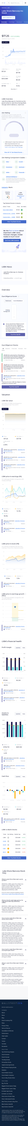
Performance (5, 1033)
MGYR (4, 844)
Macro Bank (6, 210)
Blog (3, 1018)
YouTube (4, 1043)
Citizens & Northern (7, 213)
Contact (4, 1038)
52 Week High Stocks (7, 1091)
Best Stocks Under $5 (7, 1104)
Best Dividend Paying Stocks (9, 1067)
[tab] (4, 22)
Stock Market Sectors (7, 1072)
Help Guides (5, 1036)
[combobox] (15, 3)
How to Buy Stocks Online (8, 1078)
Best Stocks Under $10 (7, 1106)
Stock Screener (5, 1054)
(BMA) (11, 210)
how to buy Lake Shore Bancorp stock (13, 894)
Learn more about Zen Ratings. (14, 147)
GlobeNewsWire (8, 278)
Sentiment (21, 167)
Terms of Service (6, 1028)
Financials (21, 172)
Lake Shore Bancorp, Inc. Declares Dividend (13, 272)
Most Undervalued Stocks (8, 1099)
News (3, 1015)
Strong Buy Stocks (6, 1062)
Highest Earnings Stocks (8, 1065)
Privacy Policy (5, 1025)
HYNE (4, 841)
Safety (7, 172)
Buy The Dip (5, 1083)
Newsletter (4, 1046)
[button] (14, 880)
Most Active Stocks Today (8, 1096)
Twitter (3, 1041)
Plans (3, 1023)
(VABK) (13, 217)
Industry (5, 187)
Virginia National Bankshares (7, 217)
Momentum (9, 167)
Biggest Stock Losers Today (9, 1088)
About (3, 1012)
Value (7, 161)
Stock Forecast (5, 1057)
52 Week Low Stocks (7, 1093)
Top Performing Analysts (8, 1052)
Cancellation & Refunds (7, 1030)
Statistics (4, 1070)
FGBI (4, 848)
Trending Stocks (6, 1059)
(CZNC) (13, 213)
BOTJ (4, 852)
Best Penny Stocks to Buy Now (10, 1101)
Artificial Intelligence (11, 176)
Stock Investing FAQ (7, 1020)
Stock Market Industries (8, 1075)
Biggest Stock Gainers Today (9, 1086)
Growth (21, 161)
